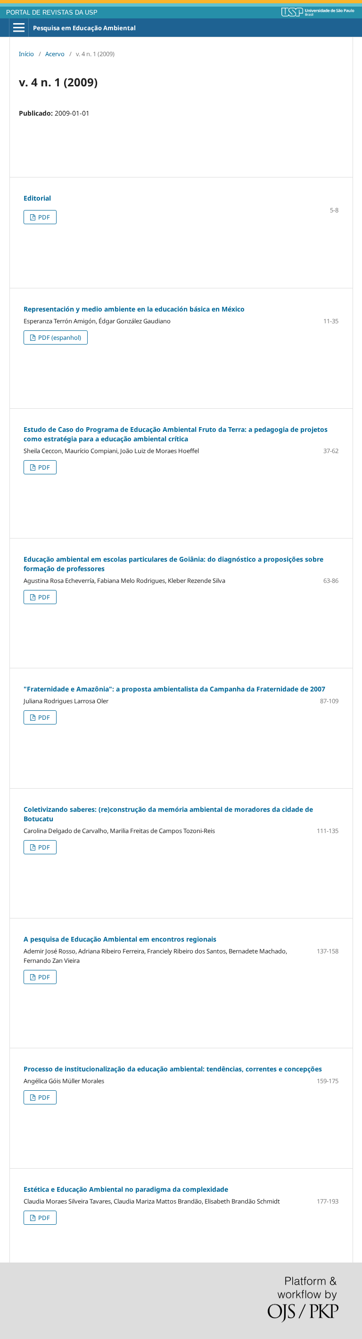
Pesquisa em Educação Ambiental (84, 28)
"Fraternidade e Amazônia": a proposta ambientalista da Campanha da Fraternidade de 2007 (174, 688)
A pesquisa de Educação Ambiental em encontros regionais (120, 939)
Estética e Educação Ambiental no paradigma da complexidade (126, 1189)
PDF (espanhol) (59, 337)
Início (26, 54)
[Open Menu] (18, 27)
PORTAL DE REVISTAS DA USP (52, 12)
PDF (43, 217)
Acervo (55, 54)
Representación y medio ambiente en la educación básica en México (134, 308)
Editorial (37, 198)
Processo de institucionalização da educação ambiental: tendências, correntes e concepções (173, 1068)
